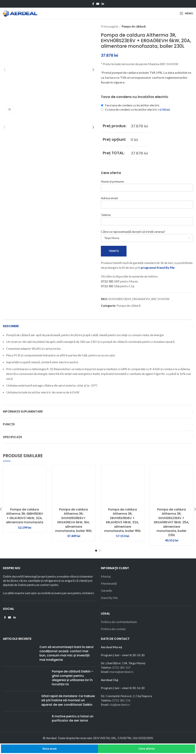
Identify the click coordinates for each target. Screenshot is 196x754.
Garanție (106, 590)
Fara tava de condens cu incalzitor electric (132, 105)
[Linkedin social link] (102, 3)
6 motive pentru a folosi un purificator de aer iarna (72, 718)
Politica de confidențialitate (119, 622)
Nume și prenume (112, 181)
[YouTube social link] (97, 3)
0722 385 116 (121, 700)
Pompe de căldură (133, 26)
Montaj (106, 576)
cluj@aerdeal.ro (119, 704)
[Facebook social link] (93, 3)
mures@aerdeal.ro (121, 671)
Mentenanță (109, 583)
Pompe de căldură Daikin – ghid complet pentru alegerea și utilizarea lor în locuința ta (72, 677)
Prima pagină (109, 26)
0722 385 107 (121, 667)
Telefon (106, 215)
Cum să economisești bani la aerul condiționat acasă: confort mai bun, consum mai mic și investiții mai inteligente (66, 653)
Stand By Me (109, 597)
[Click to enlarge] (9, 109)
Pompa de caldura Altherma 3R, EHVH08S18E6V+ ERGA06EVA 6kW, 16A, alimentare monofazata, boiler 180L (73, 520)
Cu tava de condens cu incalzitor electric (137, 109)
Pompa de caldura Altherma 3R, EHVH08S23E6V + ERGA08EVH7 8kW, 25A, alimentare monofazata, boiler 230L (171, 522)
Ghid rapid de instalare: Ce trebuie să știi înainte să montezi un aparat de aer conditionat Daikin (68, 700)
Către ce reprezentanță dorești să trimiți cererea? (133, 231)
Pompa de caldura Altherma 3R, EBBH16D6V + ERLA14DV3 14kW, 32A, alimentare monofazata (24, 515)
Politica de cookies (113, 629)
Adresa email (109, 198)
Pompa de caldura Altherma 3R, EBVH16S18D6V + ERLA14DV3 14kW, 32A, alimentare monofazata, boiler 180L (122, 520)
